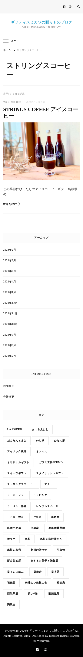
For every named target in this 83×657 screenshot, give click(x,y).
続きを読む (10, 204)
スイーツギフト (17, 473)
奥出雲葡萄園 (57, 528)
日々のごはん (15, 571)
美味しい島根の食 (36, 582)
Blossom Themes (59, 635)
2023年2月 (9, 249)
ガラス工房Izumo (51, 462)
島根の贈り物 (39, 549)
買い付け (33, 593)
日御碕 (37, 571)
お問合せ (8, 386)
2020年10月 (10, 324)
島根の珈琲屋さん (51, 539)
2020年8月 (9, 345)
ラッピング (40, 495)
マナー (48, 484)
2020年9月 (9, 335)
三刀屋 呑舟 (15, 517)
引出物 (61, 549)
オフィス (41, 451)
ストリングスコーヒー (21, 484)
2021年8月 (9, 260)
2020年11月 (10, 313)
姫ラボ (11, 539)
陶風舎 (11, 604)
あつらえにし (40, 429)
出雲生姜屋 (14, 528)
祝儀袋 (11, 582)
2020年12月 (10, 303)
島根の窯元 (14, 549)
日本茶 (55, 571)
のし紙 (40, 440)
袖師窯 (61, 582)
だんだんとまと (17, 440)
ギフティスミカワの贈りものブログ (41, 22)
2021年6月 (9, 271)
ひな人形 (59, 440)
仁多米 (37, 517)
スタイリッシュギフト (50, 473)
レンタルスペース (47, 506)
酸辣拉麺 (54, 593)
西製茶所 (12, 593)
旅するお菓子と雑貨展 (44, 560)
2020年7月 (9, 356)
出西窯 (55, 517)
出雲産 (35, 528)
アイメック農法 (17, 451)
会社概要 (8, 396)
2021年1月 (9, 292)
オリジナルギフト (18, 462)
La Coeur (14, 429)
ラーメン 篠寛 (17, 506)
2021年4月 (9, 281)
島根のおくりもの (35, 102)
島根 (28, 539)
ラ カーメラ (15, 495)
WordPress (43, 640)
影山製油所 (14, 560)
